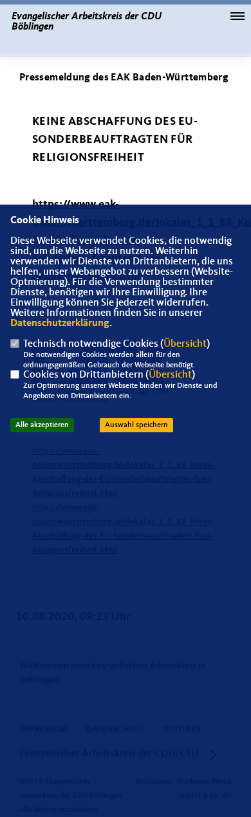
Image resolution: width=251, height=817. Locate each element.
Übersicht (185, 344)
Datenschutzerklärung (59, 323)
